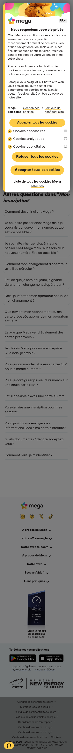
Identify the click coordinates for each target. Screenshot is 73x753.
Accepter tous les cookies (37, 122)
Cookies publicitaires (29, 146)
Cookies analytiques (28, 139)
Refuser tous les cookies (37, 156)
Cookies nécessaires (29, 131)
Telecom (37, 186)
